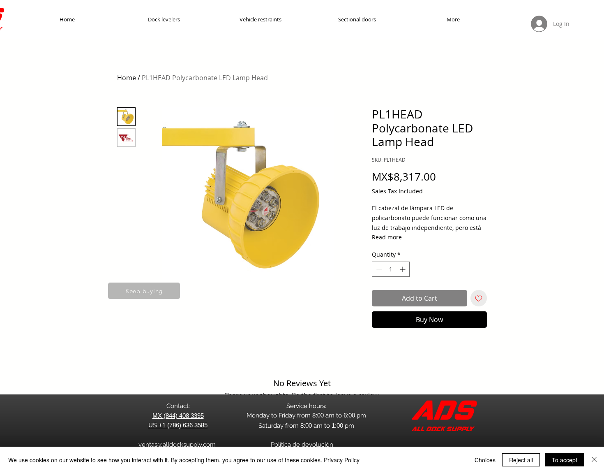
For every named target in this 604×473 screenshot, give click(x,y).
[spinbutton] (390, 269)
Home (126, 77)
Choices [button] (485, 460)
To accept (564, 460)
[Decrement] (378, 269)
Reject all (521, 460)
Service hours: (306, 406)
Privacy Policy (342, 460)
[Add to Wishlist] (478, 298)
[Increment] (403, 269)
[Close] (594, 459)
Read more (387, 237)
